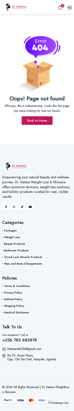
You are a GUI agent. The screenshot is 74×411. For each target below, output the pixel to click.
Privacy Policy (13, 293)
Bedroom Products (16, 250)
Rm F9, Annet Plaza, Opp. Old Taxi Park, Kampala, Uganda (31, 357)
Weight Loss (12, 237)
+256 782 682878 (19, 340)
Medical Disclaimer (16, 312)
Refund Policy (13, 299)
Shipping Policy (14, 306)
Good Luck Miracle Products (23, 257)
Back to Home (37, 120)
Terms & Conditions (17, 286)
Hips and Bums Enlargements (23, 264)
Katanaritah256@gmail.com (24, 349)
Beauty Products (14, 244)
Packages (10, 230)
